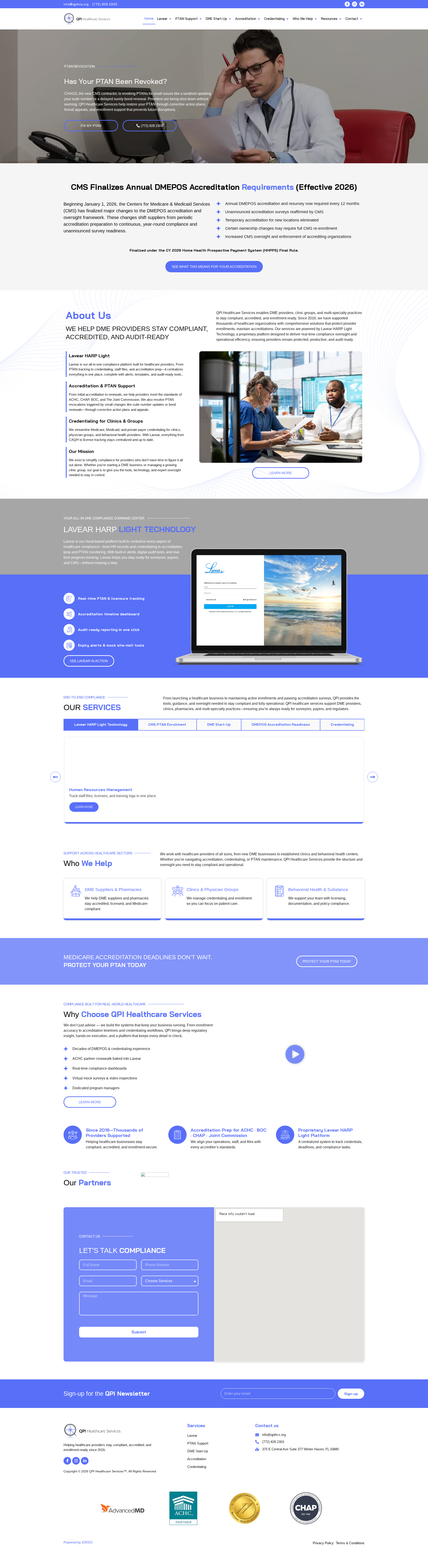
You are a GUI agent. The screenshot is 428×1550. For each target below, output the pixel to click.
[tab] (101, 725)
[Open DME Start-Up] (230, 18)
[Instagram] (354, 4)
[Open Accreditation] (259, 18)
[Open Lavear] (170, 18)
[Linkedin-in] (361, 4)
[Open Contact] (361, 18)
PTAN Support (197, 1443)
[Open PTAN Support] (200, 18)
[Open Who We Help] (315, 18)
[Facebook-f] (347, 4)
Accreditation (196, 1459)
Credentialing (196, 1467)
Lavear (192, 1435)
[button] (55, 777)
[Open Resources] (340, 18)
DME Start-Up (197, 1451)
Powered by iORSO (78, 1542)
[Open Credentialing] (287, 18)
